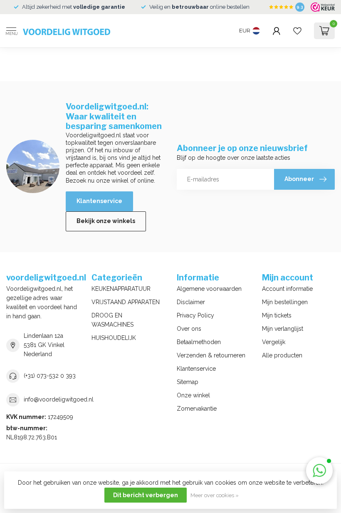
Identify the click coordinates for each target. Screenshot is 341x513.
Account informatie (287, 288)
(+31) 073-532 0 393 (50, 375)
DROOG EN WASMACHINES (112, 320)
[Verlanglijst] (297, 30)
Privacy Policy (195, 315)
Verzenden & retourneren (211, 355)
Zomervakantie (197, 408)
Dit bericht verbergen (145, 495)
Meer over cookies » (214, 495)
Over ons (189, 328)
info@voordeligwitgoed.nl (59, 399)
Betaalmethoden (199, 342)
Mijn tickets (277, 315)
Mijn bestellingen (285, 302)
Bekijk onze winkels (106, 221)
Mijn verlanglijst (282, 328)
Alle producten (282, 355)
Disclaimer (191, 302)
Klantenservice (99, 201)
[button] (319, 470)
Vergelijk (273, 342)
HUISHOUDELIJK (113, 338)
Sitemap (187, 382)
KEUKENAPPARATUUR (121, 288)
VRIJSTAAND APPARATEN (125, 302)
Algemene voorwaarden (209, 288)
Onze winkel (193, 395)
